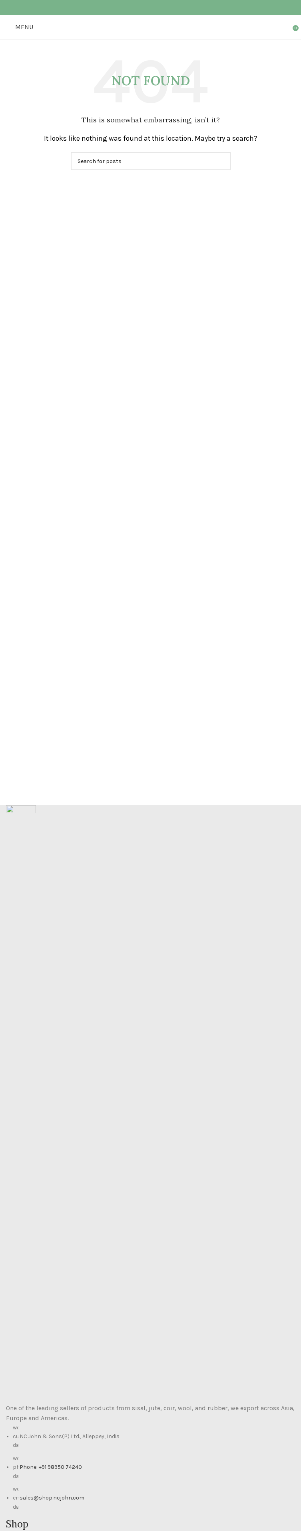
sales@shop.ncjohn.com (52, 1497)
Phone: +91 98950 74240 (51, 1467)
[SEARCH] (221, 161)
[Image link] (21, 1103)
